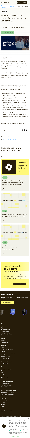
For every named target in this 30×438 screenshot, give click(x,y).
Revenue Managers (5, 356)
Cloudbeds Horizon (5, 396)
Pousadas (3, 354)
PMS (2, 326)
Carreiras (3, 402)
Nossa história (4, 401)
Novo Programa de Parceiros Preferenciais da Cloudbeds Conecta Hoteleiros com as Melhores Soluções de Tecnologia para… (14, 182)
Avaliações (3, 406)
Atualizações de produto (6, 385)
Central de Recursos (6, 369)
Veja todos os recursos (9, 157)
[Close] (28, 418)
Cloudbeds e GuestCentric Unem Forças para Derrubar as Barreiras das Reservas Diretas (14, 215)
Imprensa (3, 404)
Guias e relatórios (5, 377)
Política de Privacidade (15, 416)
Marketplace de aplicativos (7, 392)
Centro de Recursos (3, 6)
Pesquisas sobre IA (5, 342)
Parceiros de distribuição (6, 335)
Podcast (3, 374)
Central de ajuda (5, 383)
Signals (3, 340)
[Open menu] (28, 2)
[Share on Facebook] (24, 130)
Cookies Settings (15, 436)
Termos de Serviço (5, 416)
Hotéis (2, 347)
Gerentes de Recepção (6, 361)
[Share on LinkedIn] (22, 130)
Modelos (12, 6)
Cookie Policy (23, 430)
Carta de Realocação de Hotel (11, 140)
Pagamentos (4, 328)
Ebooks (2, 372)
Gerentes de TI (4, 363)
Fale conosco (4, 408)
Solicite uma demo (21, 2)
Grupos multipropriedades (7, 349)
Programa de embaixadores (7, 394)
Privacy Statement (13, 430)
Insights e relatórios (5, 329)
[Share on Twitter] (27, 130)
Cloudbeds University (6, 387)
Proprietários (4, 360)
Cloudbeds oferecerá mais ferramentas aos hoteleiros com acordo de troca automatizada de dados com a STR (14, 248)
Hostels (3, 351)
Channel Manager (5, 331)
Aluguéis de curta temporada (8, 353)
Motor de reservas (5, 333)
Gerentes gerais (5, 358)
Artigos (3, 370)
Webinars (3, 376)
